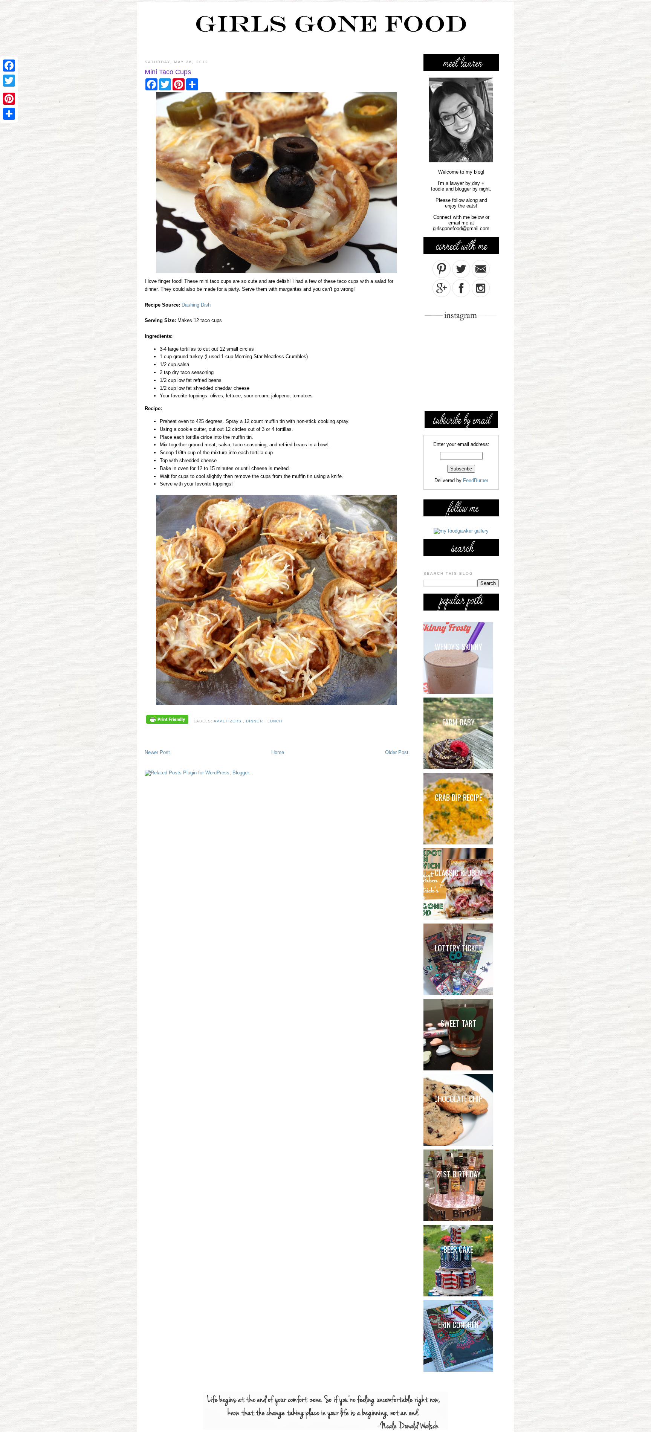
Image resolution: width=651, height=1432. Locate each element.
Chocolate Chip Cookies (459, 1100)
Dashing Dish (196, 305)
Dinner (255, 721)
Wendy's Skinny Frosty (458, 648)
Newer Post (157, 752)
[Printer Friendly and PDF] (167, 720)
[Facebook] (9, 65)
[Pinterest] (9, 98)
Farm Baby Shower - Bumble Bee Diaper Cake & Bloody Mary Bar (461, 723)
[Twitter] (9, 80)
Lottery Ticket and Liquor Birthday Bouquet (458, 949)
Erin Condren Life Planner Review (459, 1326)
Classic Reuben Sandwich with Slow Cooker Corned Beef (458, 874)
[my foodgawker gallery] (461, 531)
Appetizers (228, 721)
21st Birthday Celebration (458, 1175)
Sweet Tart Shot (458, 1024)
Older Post (396, 752)
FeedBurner (475, 480)
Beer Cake (458, 1249)
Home (277, 752)
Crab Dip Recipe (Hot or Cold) (459, 798)
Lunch (274, 721)
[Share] (9, 113)
